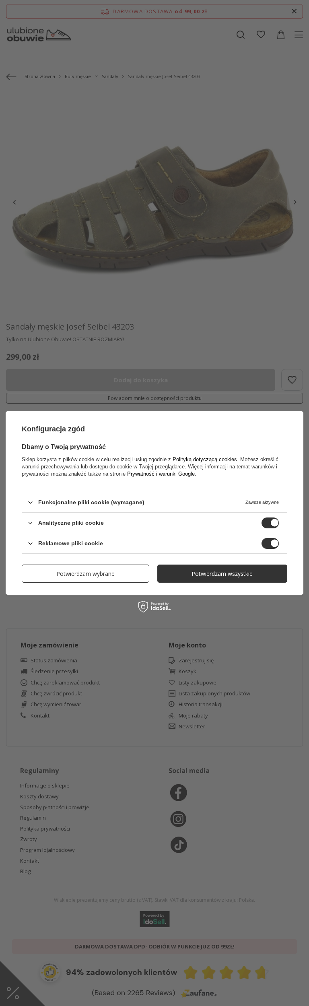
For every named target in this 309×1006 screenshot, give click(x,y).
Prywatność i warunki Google (161, 474)
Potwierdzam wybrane (85, 573)
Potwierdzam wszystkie (222, 573)
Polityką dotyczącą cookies (205, 459)
